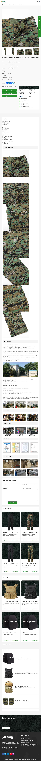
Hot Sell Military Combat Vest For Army (30, 601)
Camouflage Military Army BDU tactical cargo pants (30, 532)
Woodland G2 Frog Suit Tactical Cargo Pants (30, 563)
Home (9, 4)
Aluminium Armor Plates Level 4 (9, 632)
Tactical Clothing (18, 4)
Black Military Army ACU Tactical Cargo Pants (11, 563)
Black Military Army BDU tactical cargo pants (11, 532)
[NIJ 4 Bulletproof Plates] (30, 622)
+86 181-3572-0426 (26, 738)
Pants (23, 4)
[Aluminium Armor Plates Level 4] (10, 622)
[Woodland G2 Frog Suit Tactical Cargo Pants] (30, 553)
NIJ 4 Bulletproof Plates (27, 632)
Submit (6, 728)
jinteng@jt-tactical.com (28, 740)
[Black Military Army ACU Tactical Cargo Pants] (10, 553)
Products (13, 4)
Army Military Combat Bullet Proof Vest (11, 601)
